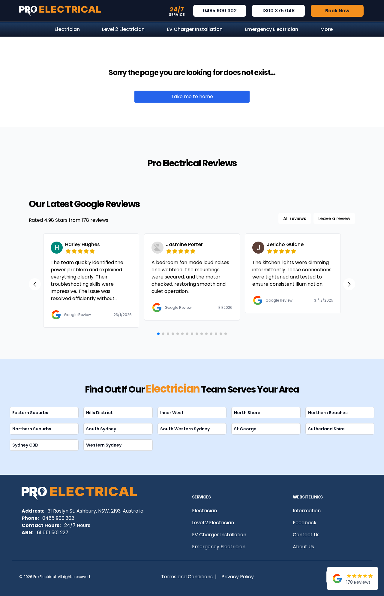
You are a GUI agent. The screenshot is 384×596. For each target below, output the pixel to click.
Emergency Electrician (218, 546)
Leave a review (334, 218)
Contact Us (306, 534)
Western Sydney (104, 445)
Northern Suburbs (31, 429)
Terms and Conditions (187, 576)
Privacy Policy (237, 576)
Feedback (304, 522)
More (326, 29)
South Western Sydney (185, 429)
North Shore (247, 413)
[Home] (60, 11)
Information (307, 510)
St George (245, 429)
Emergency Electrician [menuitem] (271, 29)
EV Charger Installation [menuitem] (195, 29)
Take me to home (192, 96)
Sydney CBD (25, 445)
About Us (303, 546)
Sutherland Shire (326, 429)
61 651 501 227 (52, 532)
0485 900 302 (220, 10)
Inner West (172, 413)
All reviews (294, 218)
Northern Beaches (328, 413)
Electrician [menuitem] (67, 29)
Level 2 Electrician (213, 522)
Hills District (99, 413)
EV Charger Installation (219, 534)
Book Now (337, 10)
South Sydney (101, 429)
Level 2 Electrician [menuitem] (123, 29)
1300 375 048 (278, 10)
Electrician (204, 510)
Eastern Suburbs (30, 413)
